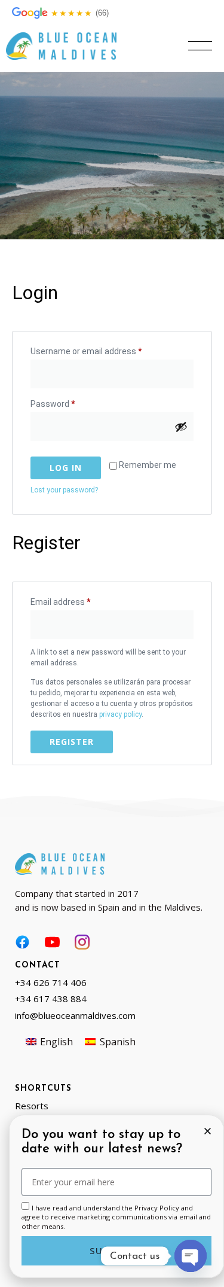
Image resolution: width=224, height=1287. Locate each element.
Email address (77, 600)
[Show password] (181, 426)
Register (72, 741)
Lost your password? (64, 490)
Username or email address (102, 349)
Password (69, 402)
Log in (66, 467)
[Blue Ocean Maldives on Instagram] (82, 942)
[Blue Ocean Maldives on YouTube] (52, 942)
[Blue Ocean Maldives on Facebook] (22, 942)
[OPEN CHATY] (190, 1256)
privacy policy (120, 714)
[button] (200, 45)
